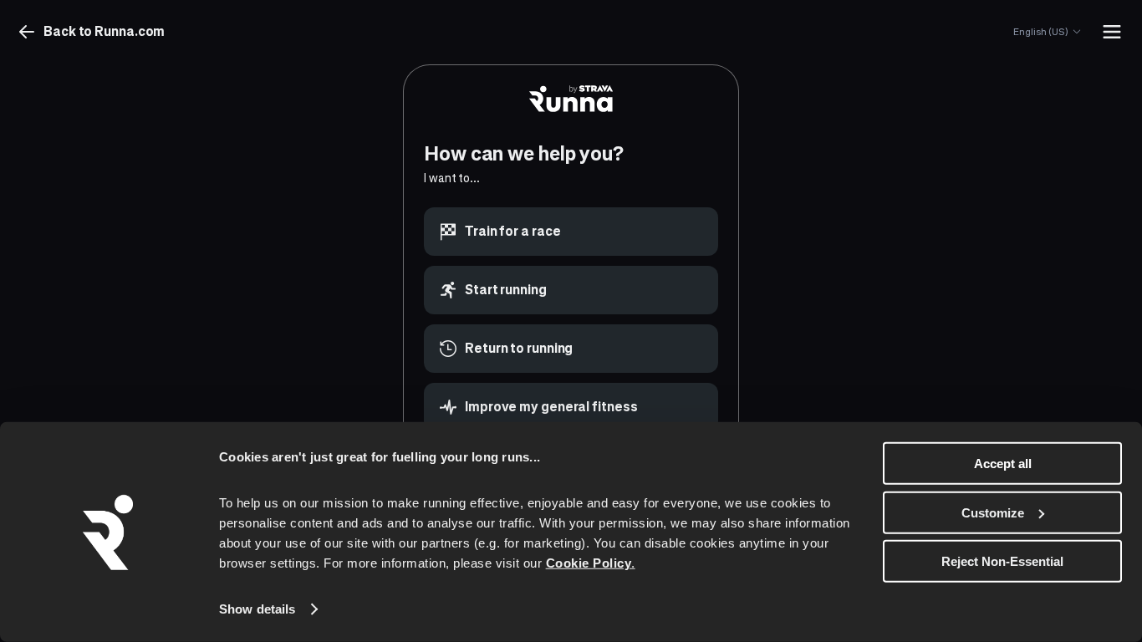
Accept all (1003, 463)
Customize (992, 512)
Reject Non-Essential (1002, 561)
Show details (257, 609)
